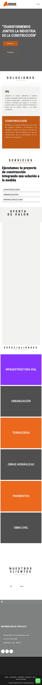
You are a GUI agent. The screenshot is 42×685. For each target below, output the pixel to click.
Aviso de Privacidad (21, 679)
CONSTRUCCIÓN (11, 189)
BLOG (34, 677)
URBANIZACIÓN (10, 194)
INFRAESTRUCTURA (13, 199)
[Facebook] (11, 651)
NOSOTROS (21, 677)
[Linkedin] (3, 651)
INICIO (6, 677)
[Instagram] (7, 651)
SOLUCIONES (13, 677)
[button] (21, 189)
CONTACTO (28, 677)
